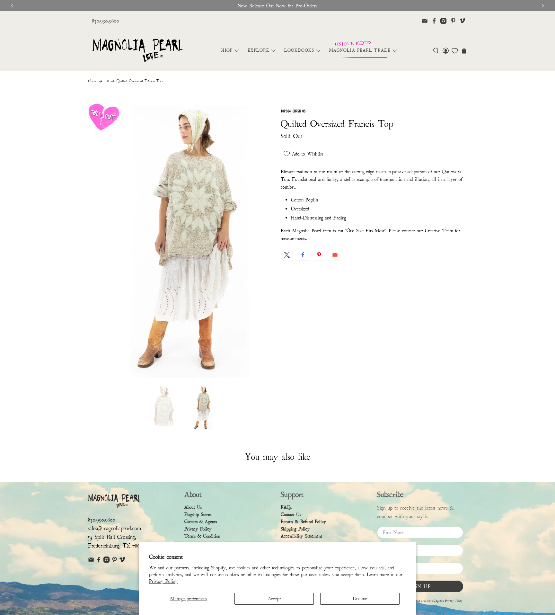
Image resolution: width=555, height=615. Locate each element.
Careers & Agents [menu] (200, 522)
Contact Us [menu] (291, 515)
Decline (360, 598)
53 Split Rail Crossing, (112, 537)
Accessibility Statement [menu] (301, 536)
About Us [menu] (193, 507)
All (106, 81)
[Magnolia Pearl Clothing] (137, 50)
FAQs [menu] (286, 507)
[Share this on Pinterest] (319, 255)
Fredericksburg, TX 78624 (116, 545)
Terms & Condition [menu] (202, 536)
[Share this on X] (287, 255)
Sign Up (420, 586)
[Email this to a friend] (335, 255)
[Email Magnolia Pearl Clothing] (425, 21)
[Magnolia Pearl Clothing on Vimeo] (462, 21)
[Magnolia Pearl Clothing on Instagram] (443, 21)
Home (92, 81)
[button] (436, 50)
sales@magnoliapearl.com (114, 528)
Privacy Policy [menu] (198, 529)
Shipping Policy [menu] (295, 529)
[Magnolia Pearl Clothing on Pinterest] (453, 21)
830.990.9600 (105, 20)
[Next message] (543, 6)
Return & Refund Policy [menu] (303, 522)
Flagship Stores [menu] (197, 515)
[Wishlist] (454, 51)
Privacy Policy (163, 581)
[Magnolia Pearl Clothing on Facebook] (434, 21)
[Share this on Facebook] (303, 255)
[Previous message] (12, 6)
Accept (274, 598)
